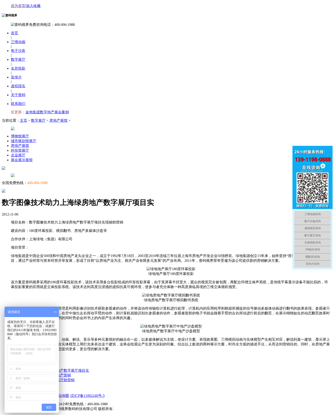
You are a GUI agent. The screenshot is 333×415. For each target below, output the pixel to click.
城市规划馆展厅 (23, 141)
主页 (23, 120)
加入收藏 (33, 6)
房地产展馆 (58, 120)
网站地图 (62, 396)
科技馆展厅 (20, 150)
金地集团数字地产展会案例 (47, 112)
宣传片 (16, 77)
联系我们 (18, 104)
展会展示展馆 (22, 160)
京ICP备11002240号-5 (88, 396)
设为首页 (18, 6)
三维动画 (18, 42)
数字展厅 (18, 59)
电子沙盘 (18, 51)
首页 (14, 33)
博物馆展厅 (20, 136)
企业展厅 (18, 155)
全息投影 (18, 68)
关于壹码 (18, 95)
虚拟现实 (18, 86)
